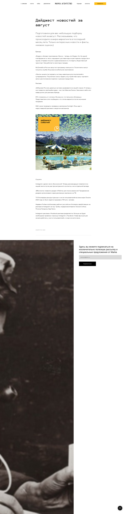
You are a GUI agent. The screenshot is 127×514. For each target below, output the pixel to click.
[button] (100, 3)
